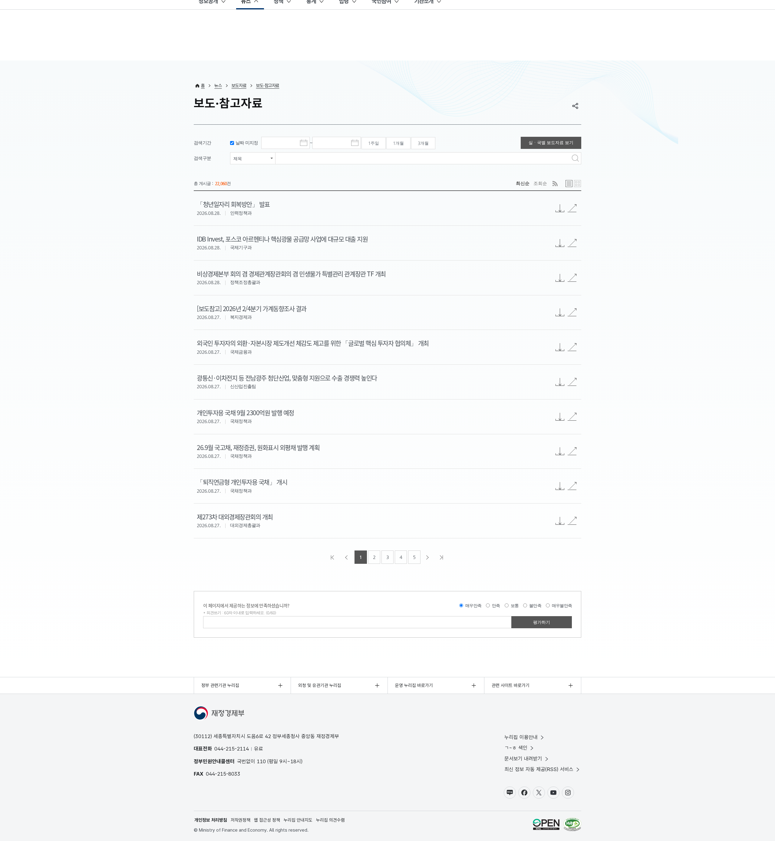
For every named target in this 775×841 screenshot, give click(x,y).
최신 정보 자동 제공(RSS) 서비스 (538, 769)
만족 (496, 605)
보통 (515, 605)
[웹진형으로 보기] (577, 183)
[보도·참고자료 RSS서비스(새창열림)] (555, 183)
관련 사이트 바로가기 (510, 685)
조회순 (540, 183)
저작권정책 (240, 820)
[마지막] (442, 557)
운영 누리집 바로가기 (414, 685)
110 (261, 761)
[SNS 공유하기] (575, 106)
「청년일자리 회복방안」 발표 (233, 204)
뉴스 (218, 85)
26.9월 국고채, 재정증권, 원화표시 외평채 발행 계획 (258, 447)
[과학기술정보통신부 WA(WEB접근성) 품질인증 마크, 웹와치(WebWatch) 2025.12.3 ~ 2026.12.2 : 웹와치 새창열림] (572, 825)
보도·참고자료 (267, 85)
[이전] (347, 557)
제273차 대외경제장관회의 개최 (235, 516)
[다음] (428, 557)
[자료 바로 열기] (572, 208)
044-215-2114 (231, 749)
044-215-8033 (223, 774)
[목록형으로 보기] (569, 183)
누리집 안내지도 (298, 820)
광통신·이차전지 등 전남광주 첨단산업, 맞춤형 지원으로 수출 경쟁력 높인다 (287, 377)
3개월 (423, 143)
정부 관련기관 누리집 (220, 685)
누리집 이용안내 (521, 737)
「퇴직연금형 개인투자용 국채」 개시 (242, 481)
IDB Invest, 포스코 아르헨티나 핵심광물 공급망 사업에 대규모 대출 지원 (282, 238)
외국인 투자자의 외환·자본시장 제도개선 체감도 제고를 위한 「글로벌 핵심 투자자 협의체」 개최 (313, 342)
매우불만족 (562, 605)
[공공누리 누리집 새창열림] (546, 825)
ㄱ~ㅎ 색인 (515, 748)
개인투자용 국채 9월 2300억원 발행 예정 (245, 412)
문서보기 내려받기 (523, 759)
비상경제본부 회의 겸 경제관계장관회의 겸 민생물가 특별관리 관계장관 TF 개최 (291, 273)
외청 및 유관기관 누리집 (319, 685)
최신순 (522, 183)
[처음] (333, 557)
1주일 (373, 143)
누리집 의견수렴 (330, 820)
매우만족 (473, 605)
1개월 (398, 143)
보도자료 (239, 85)
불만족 (535, 605)
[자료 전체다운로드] (560, 208)
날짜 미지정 (247, 142)
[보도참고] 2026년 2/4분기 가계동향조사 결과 (251, 308)
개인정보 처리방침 (210, 820)
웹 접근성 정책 (267, 820)
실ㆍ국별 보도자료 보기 (551, 142)
